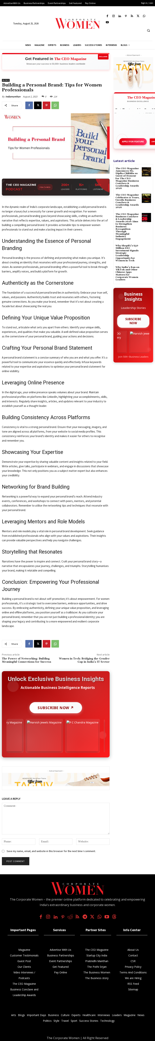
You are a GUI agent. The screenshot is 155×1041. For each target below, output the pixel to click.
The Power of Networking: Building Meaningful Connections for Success (26, 660)
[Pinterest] (126, 16)
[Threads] (114, 917)
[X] (138, 16)
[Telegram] (85, 917)
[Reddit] (70, 917)
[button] (148, 30)
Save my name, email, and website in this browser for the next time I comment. (51, 851)
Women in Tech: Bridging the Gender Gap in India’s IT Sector (84, 660)
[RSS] (132, 16)
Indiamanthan (12, 96)
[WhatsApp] (144, 16)
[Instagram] (113, 16)
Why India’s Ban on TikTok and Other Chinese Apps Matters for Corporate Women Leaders (127, 273)
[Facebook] (107, 16)
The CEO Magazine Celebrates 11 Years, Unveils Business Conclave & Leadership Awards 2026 (127, 201)
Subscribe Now (133, 321)
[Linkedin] (120, 16)
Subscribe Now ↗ (56, 707)
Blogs (6, 80)
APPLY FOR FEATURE (133, 141)
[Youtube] (107, 22)
